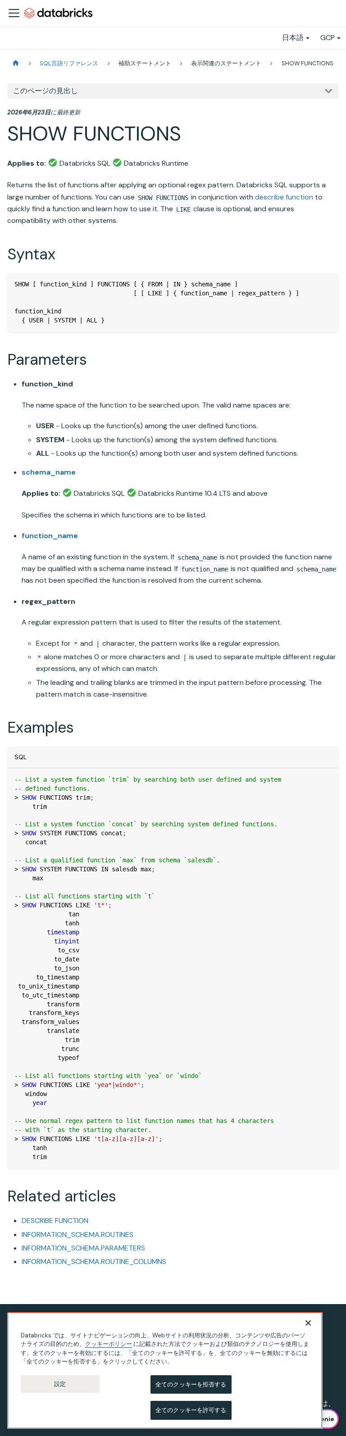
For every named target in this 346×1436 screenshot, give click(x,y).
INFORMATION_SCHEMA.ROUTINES (77, 1234)
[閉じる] (308, 1323)
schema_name (49, 472)
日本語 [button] (293, 37)
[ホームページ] (15, 63)
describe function (284, 197)
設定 (60, 1384)
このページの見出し (45, 90)
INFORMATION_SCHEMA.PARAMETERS (83, 1248)
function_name (50, 535)
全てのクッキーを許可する (191, 1410)
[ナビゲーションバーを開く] (14, 13)
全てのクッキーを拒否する (191, 1384)
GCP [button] (327, 37)
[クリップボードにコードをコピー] (327, 283)
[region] (165, 1370)
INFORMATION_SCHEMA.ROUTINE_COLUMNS (94, 1261)
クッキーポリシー (108, 1344)
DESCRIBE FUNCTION (55, 1220)
